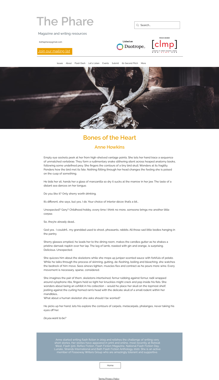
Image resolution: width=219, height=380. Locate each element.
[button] (59, 63)
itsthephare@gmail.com (50, 42)
